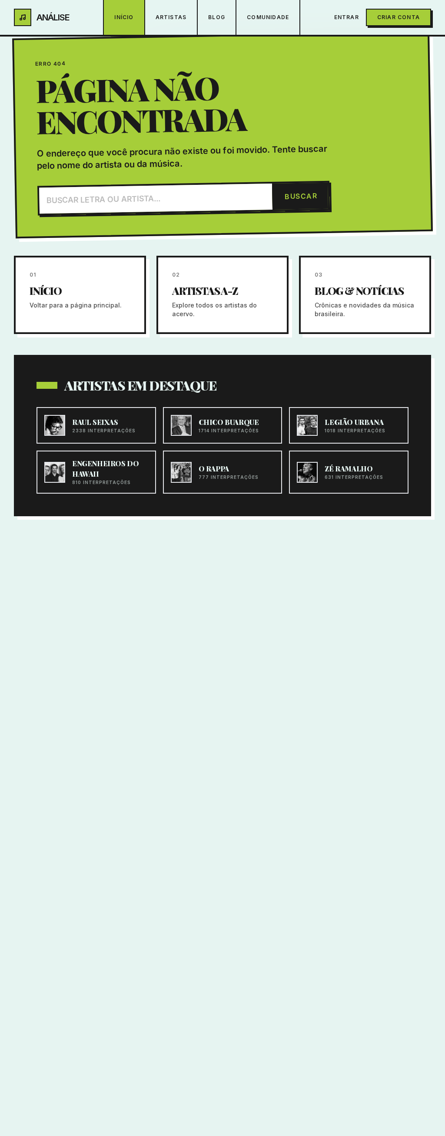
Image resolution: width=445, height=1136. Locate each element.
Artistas (171, 17)
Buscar (301, 195)
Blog (216, 17)
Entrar (346, 17)
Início (123, 17)
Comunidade (268, 17)
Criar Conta (398, 17)
